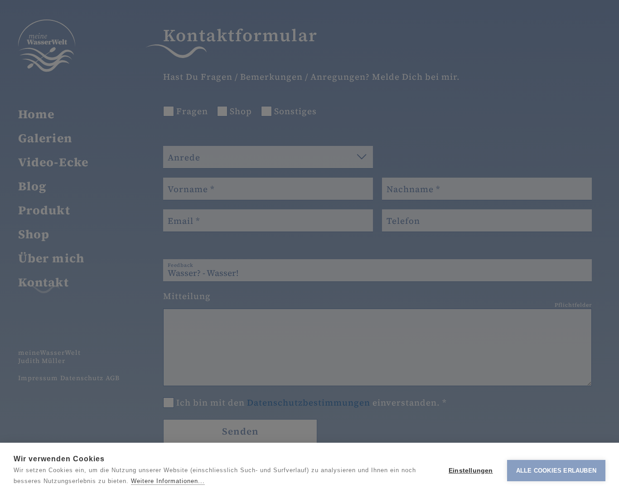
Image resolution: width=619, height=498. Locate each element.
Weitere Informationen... (168, 481)
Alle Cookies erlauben (556, 470)
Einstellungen (471, 470)
